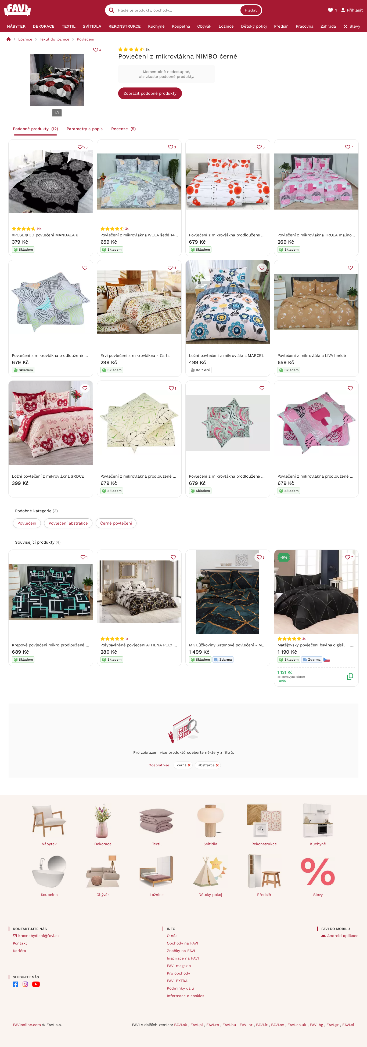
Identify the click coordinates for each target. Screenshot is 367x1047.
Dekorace (102, 844)
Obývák (103, 894)
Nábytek (49, 844)
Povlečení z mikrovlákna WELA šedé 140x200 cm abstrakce (156, 235)
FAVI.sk (181, 1025)
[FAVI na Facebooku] (15, 984)
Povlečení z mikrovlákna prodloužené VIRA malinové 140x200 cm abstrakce (260, 476)
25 (85, 147)
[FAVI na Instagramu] (25, 984)
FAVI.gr (333, 1025)
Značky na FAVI (181, 951)
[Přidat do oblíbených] (85, 267)
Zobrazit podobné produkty (150, 93)
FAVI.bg (317, 1025)
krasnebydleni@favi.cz (38, 935)
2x (127, 228)
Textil (156, 844)
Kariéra (19, 951)
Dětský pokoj (210, 894)
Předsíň (264, 894)
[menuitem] (16, 26)
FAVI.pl (197, 1025)
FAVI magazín (179, 966)
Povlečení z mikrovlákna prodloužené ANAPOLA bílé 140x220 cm (250, 235)
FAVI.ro (213, 1025)
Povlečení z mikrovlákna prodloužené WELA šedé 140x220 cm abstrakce (80, 355)
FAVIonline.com (27, 1025)
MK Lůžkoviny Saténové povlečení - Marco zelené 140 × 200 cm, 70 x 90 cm (261, 645)
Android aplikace (342, 935)
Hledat (251, 10)
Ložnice (25, 39)
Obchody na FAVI (182, 943)
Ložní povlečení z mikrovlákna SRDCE (48, 476)
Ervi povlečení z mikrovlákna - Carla (135, 355)
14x (39, 228)
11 (174, 268)
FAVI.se (278, 1025)
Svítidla (210, 844)
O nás (172, 935)
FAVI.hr (247, 1025)
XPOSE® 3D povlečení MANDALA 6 (45, 235)
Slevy (318, 894)
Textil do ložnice (54, 39)
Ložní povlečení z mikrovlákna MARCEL (226, 355)
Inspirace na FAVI (183, 958)
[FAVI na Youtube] (36, 984)
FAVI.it (262, 1025)
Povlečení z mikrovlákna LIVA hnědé (312, 355)
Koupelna (49, 894)
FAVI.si (348, 1025)
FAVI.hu (230, 1025)
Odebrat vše (159, 765)
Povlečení (85, 39)
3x (304, 638)
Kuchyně (318, 844)
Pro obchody (178, 973)
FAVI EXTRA (177, 981)
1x (126, 638)
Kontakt (20, 943)
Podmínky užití (180, 988)
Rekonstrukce (264, 844)
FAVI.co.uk (297, 1025)
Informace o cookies (185, 996)
